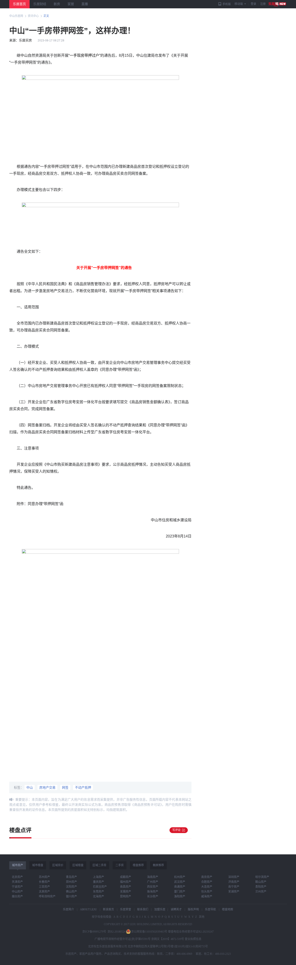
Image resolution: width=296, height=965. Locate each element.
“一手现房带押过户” (84, 55)
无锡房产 (125, 891)
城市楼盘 (37, 865)
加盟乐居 (159, 909)
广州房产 (152, 882)
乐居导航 (210, 909)
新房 (57, 4)
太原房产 (44, 891)
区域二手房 (99, 865)
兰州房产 (260, 891)
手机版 (226, 4)
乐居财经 (39, 4)
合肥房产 (206, 882)
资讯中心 (33, 16)
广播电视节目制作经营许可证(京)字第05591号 (123, 939)
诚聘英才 (176, 909)
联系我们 (142, 909)
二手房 (119, 865)
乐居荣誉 (125, 909)
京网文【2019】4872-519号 (167, 939)
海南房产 (152, 877)
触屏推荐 (158, 865)
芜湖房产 (233, 891)
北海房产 (98, 896)
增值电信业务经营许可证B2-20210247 (191, 931)
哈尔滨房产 (262, 877)
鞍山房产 (260, 882)
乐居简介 (68, 909)
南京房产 (206, 877)
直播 (84, 4)
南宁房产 (233, 886)
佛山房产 (71, 891)
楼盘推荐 (138, 865)
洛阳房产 (179, 896)
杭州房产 (179, 877)
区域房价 (57, 865)
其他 (201, 916)
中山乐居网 (16, 16)
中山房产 (17, 891)
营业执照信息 (193, 939)
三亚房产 (44, 886)
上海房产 (98, 877)
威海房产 (206, 896)
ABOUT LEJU (88, 909)
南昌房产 (125, 886)
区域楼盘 (77, 865)
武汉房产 (179, 882)
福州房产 (125, 882)
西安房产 (152, 886)
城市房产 (17, 865)
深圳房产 (233, 877)
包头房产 (206, 891)
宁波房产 (17, 886)
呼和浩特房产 (47, 896)
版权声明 (193, 909)
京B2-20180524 (117, 931)
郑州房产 (71, 882)
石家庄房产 (100, 886)
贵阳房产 (260, 886)
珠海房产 (152, 891)
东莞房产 (98, 891)
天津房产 (17, 882)
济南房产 (233, 882)
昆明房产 (125, 896)
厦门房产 (179, 891)
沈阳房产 (71, 886)
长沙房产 (152, 896)
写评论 (176, 830)
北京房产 (17, 877)
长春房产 (44, 882)
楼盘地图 (227, 909)
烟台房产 (17, 896)
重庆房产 (98, 882)
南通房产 (179, 886)
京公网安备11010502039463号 (149, 931)
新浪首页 (108, 909)
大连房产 (206, 886)
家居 (71, 4)
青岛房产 (71, 877)
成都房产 (125, 877)
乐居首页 (19, 4)
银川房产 (71, 896)
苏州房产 (44, 877)
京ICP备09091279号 (94, 931)
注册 (263, 4)
